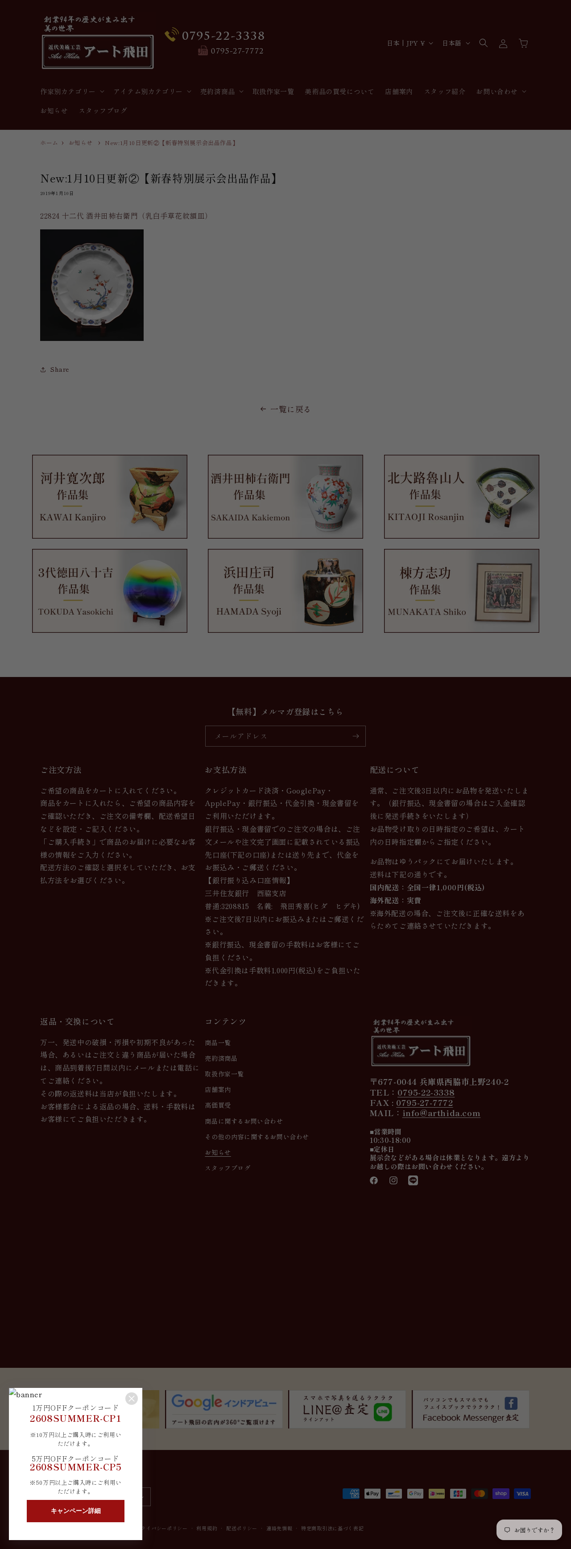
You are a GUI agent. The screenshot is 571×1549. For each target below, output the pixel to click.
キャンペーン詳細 (76, 1510)
